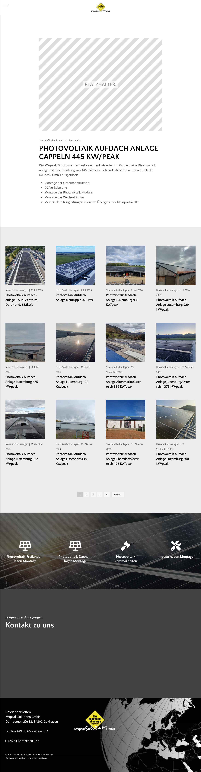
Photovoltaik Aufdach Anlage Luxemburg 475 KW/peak (21, 382)
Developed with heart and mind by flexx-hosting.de (26, 758)
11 (107, 494)
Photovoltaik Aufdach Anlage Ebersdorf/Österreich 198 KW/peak (122, 459)
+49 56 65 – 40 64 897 (32, 731)
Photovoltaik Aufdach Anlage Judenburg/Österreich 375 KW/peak (173, 382)
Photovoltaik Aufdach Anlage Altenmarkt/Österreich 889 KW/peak (124, 382)
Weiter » (117, 494)
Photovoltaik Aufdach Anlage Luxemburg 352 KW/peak (21, 459)
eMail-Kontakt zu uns (23, 741)
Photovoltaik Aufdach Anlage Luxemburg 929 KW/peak (172, 304)
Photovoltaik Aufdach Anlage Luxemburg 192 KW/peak (72, 382)
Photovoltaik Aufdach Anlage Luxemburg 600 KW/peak (172, 459)
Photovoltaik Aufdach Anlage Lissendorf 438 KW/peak (71, 459)
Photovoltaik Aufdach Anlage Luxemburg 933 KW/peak (122, 300)
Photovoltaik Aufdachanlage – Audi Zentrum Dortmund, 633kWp (21, 300)
